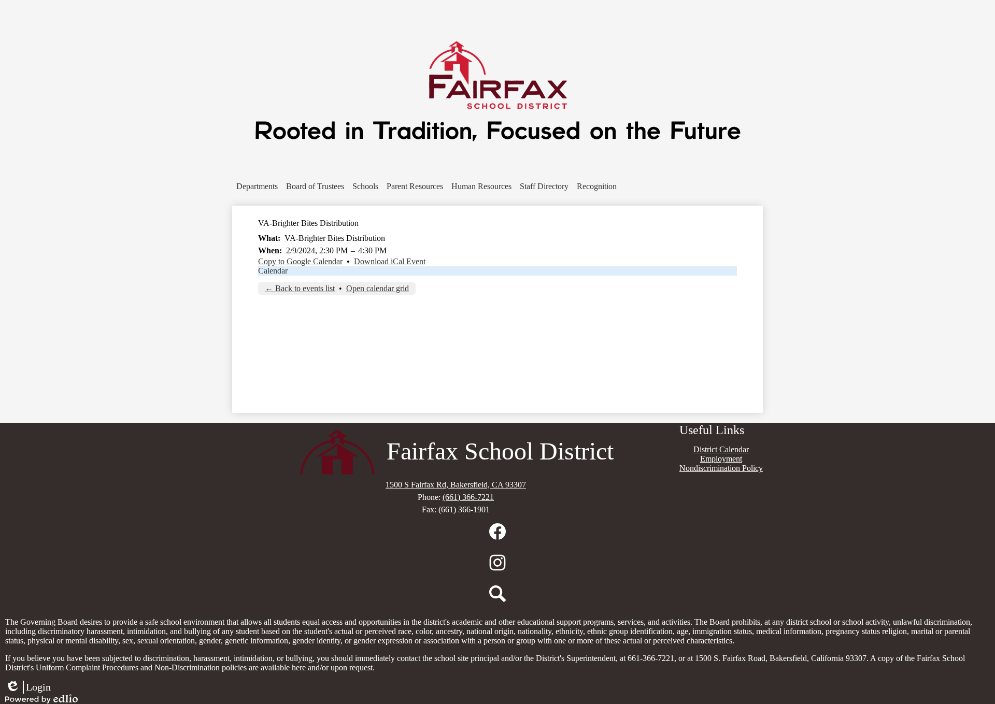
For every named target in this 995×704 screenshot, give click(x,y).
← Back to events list (300, 288)
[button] (257, 186)
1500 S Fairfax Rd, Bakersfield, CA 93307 (456, 484)
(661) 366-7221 (468, 497)
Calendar (273, 270)
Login (28, 687)
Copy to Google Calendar (300, 261)
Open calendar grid (377, 288)
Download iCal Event (389, 261)
